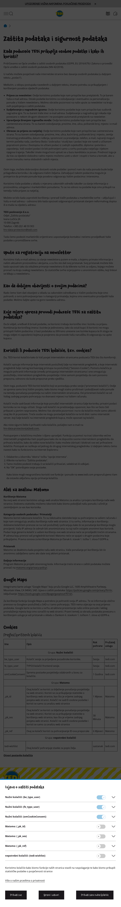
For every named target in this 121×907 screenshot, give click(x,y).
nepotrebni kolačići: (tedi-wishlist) (25, 855)
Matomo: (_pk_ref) (15, 846)
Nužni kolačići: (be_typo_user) (22, 797)
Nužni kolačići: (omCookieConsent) (25, 816)
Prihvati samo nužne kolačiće (94, 895)
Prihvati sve (16, 895)
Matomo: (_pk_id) (15, 826)
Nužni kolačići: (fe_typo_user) (22, 806)
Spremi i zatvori (51, 895)
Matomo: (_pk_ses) (16, 836)
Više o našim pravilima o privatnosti (25, 880)
